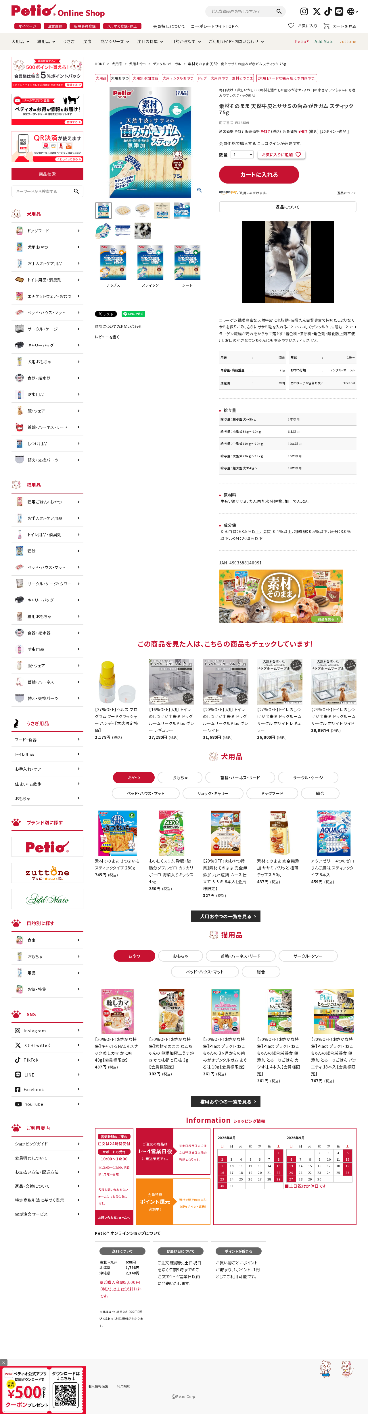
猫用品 (43, 41)
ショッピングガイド (31, 1144)
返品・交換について (32, 1186)
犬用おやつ (138, 63)
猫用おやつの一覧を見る (226, 1101)
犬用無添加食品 (145, 78)
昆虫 (87, 41)
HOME (100, 63)
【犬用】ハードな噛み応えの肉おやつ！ (287, 78)
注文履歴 (55, 26)
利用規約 (124, 1386)
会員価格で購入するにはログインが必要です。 (260, 143)
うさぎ (68, 41)
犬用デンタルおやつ (178, 78)
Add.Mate (324, 41)
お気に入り (308, 25)
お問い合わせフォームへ (114, 1217)
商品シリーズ (112, 41)
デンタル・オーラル (167, 63)
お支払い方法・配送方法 (37, 1172)
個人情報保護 (98, 1386)
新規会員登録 (85, 26)
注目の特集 (147, 41)
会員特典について (169, 26)
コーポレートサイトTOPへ (215, 26)
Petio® (302, 41)
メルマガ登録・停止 (122, 26)
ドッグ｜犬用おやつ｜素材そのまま (225, 78)
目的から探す (183, 41)
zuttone (348, 41)
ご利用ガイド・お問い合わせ (234, 41)
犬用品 (18, 41)
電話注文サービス (31, 1214)
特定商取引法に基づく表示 (39, 1200)
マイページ (28, 26)
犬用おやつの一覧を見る (226, 916)
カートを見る (344, 26)
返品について (346, 192)
